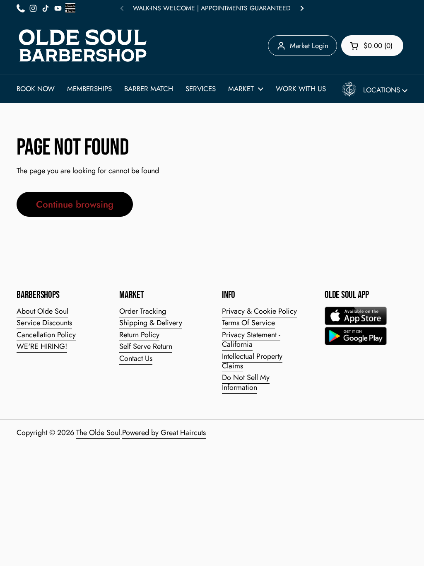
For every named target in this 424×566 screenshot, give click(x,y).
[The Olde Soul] (83, 45)
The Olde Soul (98, 432)
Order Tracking (142, 311)
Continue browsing (74, 204)
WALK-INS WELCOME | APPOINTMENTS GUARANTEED (212, 8)
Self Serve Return (145, 346)
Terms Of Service (248, 322)
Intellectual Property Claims (252, 361)
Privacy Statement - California (251, 339)
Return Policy (139, 334)
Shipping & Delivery (150, 322)
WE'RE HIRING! (42, 346)
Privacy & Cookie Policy (259, 311)
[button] (372, 45)
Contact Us (135, 358)
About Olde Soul (42, 311)
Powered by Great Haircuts (164, 432)
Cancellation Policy (46, 334)
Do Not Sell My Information (246, 382)
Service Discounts (44, 322)
